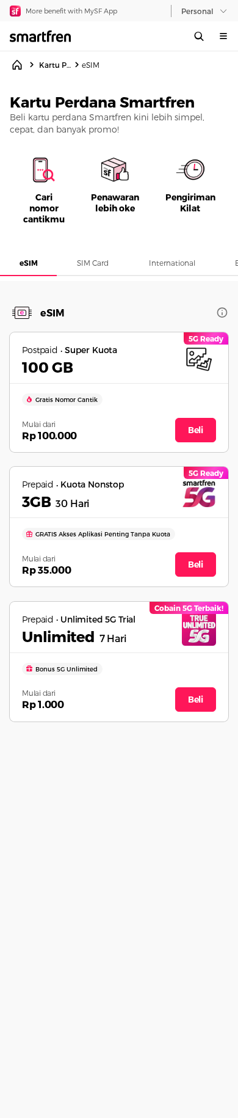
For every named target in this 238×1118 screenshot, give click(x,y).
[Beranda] (17, 64)
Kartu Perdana (55, 65)
